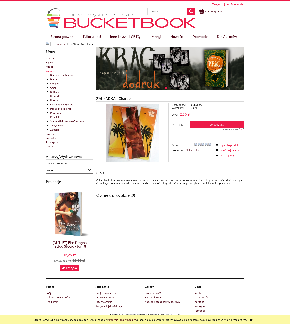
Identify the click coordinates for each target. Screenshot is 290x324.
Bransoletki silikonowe (62, 74)
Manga (49, 66)
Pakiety (50, 133)
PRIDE (49, 146)
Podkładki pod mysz (60, 108)
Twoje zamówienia (105, 293)
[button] (227, 145)
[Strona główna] (54, 18)
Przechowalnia (103, 301)
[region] (170, 68)
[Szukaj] (191, 11)
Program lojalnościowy (108, 306)
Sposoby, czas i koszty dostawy (162, 301)
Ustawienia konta (105, 297)
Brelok (53, 79)
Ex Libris (54, 83)
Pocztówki (55, 112)
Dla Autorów (202, 297)
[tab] (166, 88)
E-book (49, 62)
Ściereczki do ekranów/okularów (67, 121)
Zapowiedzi (52, 137)
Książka (50, 58)
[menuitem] (62, 36)
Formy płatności (154, 297)
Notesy (54, 100)
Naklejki (54, 91)
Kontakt (199, 293)
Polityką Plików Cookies (122, 319)
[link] (170, 68)
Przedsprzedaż (54, 142)
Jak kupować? (153, 293)
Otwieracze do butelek (62, 104)
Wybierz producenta (57, 163)
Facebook (200, 310)
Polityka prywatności (58, 297)
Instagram (200, 306)
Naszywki (55, 95)
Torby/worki (56, 125)
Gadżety (50, 70)
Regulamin (52, 301)
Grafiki (53, 87)
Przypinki (55, 116)
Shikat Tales (192, 150)
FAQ (48, 293)
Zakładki (54, 129)
